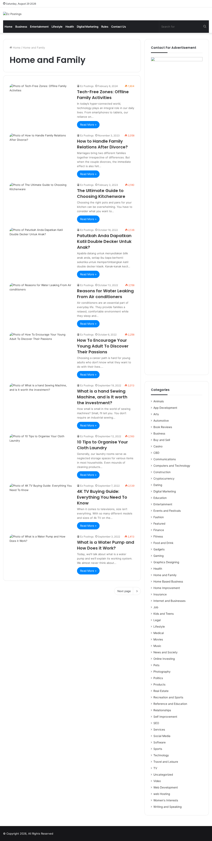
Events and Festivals (167, 510)
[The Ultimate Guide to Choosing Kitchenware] (41, 200)
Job (155, 607)
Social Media (161, 736)
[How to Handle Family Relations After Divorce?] (41, 151)
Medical (158, 633)
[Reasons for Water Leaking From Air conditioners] (41, 300)
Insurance (160, 594)
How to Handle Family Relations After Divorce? (102, 144)
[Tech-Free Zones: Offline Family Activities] (41, 101)
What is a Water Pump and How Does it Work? (105, 545)
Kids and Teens (163, 613)
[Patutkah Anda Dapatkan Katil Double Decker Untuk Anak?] (41, 245)
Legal (157, 620)
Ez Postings (87, 86)
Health (69, 26)
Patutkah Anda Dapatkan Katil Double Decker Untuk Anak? (104, 241)
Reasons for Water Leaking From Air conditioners (105, 294)
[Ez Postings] (12, 14)
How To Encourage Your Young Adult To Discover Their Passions (103, 346)
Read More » (88, 124)
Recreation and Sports (168, 697)
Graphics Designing (166, 562)
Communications (164, 459)
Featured (159, 523)
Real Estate (161, 691)
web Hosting (161, 794)
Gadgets (159, 549)
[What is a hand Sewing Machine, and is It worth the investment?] (41, 401)
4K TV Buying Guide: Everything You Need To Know (102, 497)
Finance (158, 530)
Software (159, 742)
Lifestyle (57, 26)
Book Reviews (162, 427)
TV (155, 768)
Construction (162, 472)
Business (21, 26)
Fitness (158, 536)
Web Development (165, 787)
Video (157, 781)
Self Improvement (165, 716)
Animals (158, 401)
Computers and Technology (171, 465)
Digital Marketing (87, 26)
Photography (162, 671)
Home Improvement (166, 588)
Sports (157, 748)
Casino (158, 446)
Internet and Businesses (169, 600)
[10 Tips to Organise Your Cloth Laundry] (41, 451)
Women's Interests (165, 800)
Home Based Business (168, 581)
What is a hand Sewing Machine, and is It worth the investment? (102, 397)
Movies (158, 639)
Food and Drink (163, 543)
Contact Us (118, 26)
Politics (158, 678)
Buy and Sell (161, 440)
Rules (104, 26)
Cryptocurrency (164, 478)
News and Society (165, 652)
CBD (156, 452)
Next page (124, 591)
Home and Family (165, 575)
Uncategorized (163, 774)
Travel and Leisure (165, 761)
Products (159, 684)
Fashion (158, 517)
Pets (156, 665)
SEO (156, 723)
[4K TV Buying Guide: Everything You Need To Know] (41, 501)
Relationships (162, 710)
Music (157, 646)
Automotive (161, 420)
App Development (165, 407)
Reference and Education (170, 703)
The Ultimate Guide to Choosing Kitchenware (101, 193)
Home (8, 26)
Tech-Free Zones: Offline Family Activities (103, 94)
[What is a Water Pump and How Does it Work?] (41, 552)
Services (159, 729)
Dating (157, 485)
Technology (161, 755)
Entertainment (39, 26)
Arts (156, 414)
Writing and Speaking (167, 806)
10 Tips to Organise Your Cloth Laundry (102, 445)
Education (160, 497)
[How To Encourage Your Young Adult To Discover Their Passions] (41, 350)
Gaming (158, 555)
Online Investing (164, 658)
